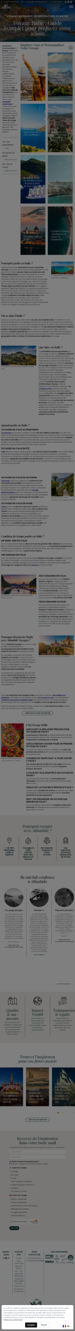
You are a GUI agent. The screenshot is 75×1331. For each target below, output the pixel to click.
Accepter (31, 1325)
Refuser (44, 1325)
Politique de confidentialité (13, 1320)
